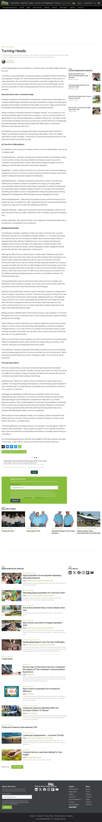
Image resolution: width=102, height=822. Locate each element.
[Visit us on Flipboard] (87, 572)
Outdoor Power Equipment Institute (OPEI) (39, 581)
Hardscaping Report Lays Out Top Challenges (44, 642)
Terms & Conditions (60, 816)
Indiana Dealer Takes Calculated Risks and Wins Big (88, 532)
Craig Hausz (7, 659)
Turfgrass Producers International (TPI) (19, 727)
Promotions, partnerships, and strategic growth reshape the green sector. (43, 614)
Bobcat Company (31, 713)
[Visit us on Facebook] (79, 572)
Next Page (17, 767)
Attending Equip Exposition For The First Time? (79, 86)
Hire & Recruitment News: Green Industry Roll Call (80, 97)
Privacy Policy (38, 497)
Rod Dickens (10, 60)
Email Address (15, 484)
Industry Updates (8, 47)
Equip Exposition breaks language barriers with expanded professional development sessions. (44, 584)
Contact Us (32, 816)
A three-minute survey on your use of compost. (37, 760)
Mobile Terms (28, 497)
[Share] (7, 446)
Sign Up (15, 500)
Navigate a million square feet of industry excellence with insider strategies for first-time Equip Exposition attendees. (42, 599)
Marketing (26, 664)
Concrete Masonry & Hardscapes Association (40, 645)
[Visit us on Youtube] (92, 572)
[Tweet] (15, 446)
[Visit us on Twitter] (74, 572)
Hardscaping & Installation (31, 639)
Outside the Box (8, 531)
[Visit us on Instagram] (83, 572)
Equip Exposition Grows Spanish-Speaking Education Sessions (78, 75)
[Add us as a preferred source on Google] (19, 446)
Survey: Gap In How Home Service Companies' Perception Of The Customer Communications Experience (44, 669)
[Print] (3, 446)
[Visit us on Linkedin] (70, 572)
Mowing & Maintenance (30, 705)
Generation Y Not (33, 531)
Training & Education (29, 573)
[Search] (94, 3)
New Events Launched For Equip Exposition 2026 (80, 108)
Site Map (70, 816)
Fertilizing (26, 750)
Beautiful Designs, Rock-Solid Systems (63, 532)
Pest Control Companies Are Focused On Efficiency (41, 690)
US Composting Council (33, 757)
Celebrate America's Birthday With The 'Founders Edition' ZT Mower (40, 709)
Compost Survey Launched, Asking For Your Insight (42, 753)
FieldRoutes (30, 694)
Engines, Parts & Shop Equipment (87, 528)
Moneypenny (30, 674)
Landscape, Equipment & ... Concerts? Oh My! (43, 735)
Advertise (40, 816)
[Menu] (98, 3)
